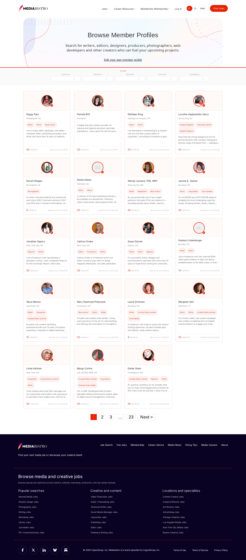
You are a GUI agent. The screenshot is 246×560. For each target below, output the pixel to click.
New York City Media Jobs (175, 527)
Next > (146, 417)
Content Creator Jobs (173, 496)
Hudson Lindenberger (190, 240)
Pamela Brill (83, 114)
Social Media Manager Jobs (104, 512)
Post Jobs (218, 8)
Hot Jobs (122, 444)
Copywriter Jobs (99, 517)
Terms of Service (200, 550)
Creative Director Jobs (173, 502)
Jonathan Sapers (35, 241)
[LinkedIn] (44, 550)
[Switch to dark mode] (196, 8)
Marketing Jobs (26, 517)
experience (194, 74)
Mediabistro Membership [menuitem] (154, 8)
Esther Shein (134, 368)
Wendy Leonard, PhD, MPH (142, 180)
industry (130, 74)
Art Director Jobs (171, 507)
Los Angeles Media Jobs (174, 522)
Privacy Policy (221, 550)
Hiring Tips (191, 444)
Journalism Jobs (26, 527)
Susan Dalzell (135, 241)
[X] (33, 550)
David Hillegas (34, 180)
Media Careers (209, 444)
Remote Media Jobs (28, 496)
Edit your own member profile (123, 59)
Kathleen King (135, 114)
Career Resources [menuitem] (124, 8)
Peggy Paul (32, 114)
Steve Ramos (33, 301)
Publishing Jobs (98, 522)
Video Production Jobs (102, 496)
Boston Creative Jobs (173, 532)
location (162, 74)
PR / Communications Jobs (31, 532)
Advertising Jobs (171, 512)
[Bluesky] (55, 550)
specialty (98, 74)
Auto (202, 8)
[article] (47, 122)
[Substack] (66, 550)
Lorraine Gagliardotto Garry (193, 114)
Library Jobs (25, 522)
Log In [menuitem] (178, 8)
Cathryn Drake (85, 241)
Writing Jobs (25, 512)
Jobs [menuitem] (104, 8)
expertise (66, 74)
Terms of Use (179, 550)
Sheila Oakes (84, 179)
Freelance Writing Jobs (102, 532)
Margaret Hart (186, 301)
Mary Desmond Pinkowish (91, 301)
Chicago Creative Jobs (174, 517)
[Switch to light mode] (189, 8)
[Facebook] (22, 550)
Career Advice (156, 444)
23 (131, 417)
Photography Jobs (27, 507)
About (224, 444)
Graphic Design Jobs (28, 502)
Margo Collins (84, 368)
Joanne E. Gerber (188, 180)
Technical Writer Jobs (101, 507)
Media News (174, 444)
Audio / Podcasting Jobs (102, 502)
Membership (137, 444)
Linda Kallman (34, 368)
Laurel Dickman (136, 301)
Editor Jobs (96, 527)
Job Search (106, 444)
